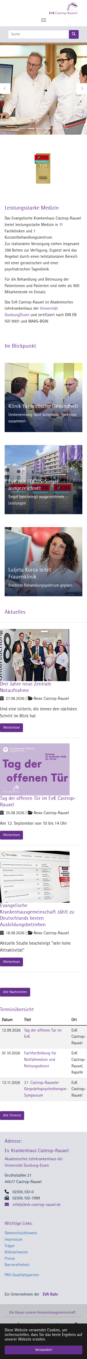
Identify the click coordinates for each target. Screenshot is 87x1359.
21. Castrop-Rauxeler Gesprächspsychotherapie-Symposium (46, 1089)
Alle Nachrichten (15, 992)
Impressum (14, 1240)
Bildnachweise (16, 1252)
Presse (10, 1259)
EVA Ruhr (50, 1295)
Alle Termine (12, 1115)
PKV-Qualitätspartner (22, 1275)
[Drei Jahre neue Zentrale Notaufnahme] (35, 655)
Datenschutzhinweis (21, 1233)
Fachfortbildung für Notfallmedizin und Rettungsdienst (40, 1059)
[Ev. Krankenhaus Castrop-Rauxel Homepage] (54, 8)
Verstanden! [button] (43, 1350)
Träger (10, 1246)
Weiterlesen (11, 727)
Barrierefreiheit (17, 1265)
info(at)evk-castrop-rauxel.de (37, 1205)
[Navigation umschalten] (43, 20)
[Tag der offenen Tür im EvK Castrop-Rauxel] (35, 769)
